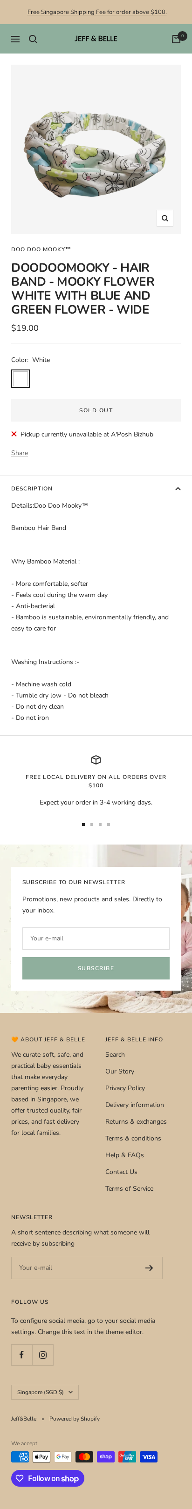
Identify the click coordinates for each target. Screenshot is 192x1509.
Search (115, 1054)
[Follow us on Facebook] (21, 1354)
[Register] (149, 1268)
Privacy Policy (125, 1088)
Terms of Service (129, 1188)
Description (32, 488)
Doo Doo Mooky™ (41, 249)
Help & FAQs (124, 1155)
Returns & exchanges (136, 1121)
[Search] (33, 39)
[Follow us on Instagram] (42, 1354)
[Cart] (176, 39)
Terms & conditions (133, 1138)
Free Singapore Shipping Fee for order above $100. (97, 12)
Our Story (119, 1071)
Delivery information (134, 1104)
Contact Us (121, 1171)
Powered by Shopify (74, 1418)
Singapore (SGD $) (40, 1392)
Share (19, 453)
